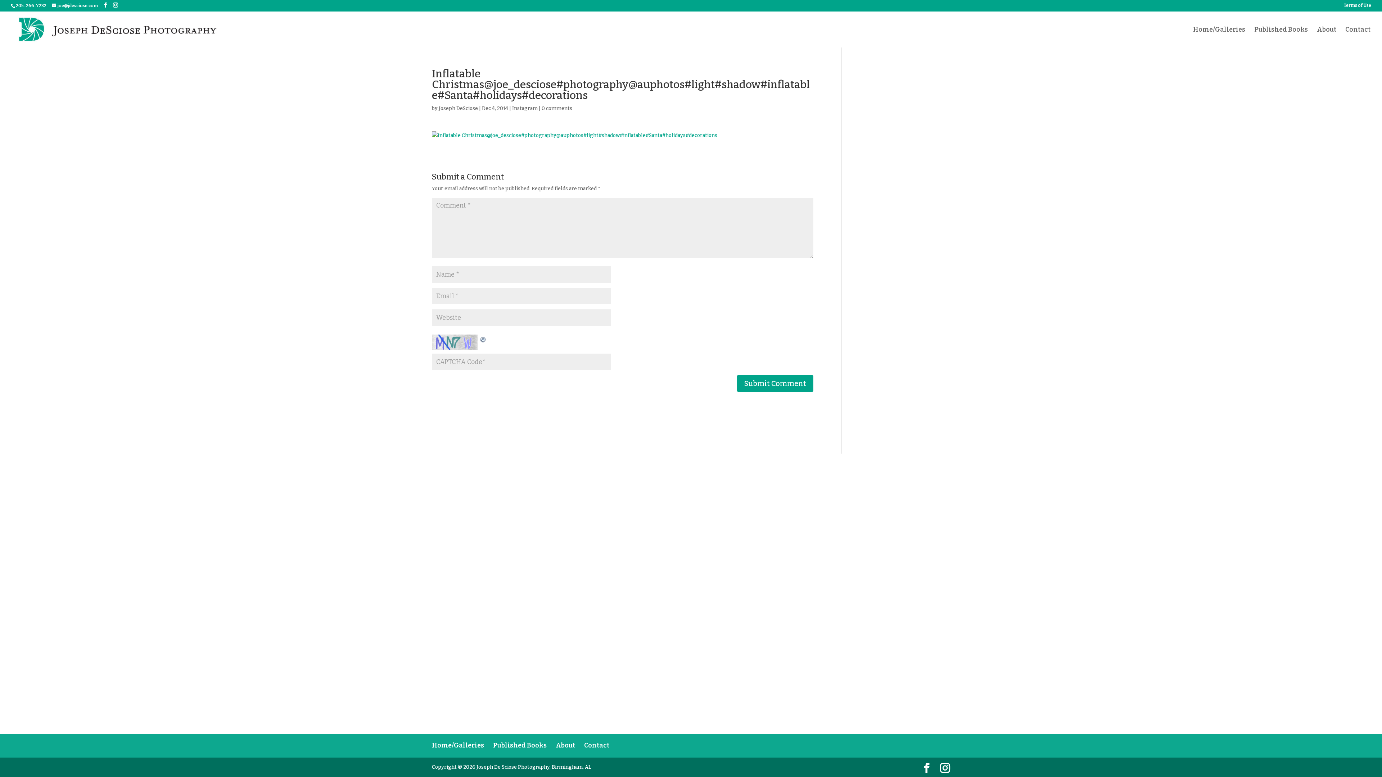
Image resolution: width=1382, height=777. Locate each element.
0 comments (557, 108)
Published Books (1281, 30)
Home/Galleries (1219, 30)
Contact (1357, 30)
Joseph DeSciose (458, 108)
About (1326, 30)
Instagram (525, 108)
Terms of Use (1357, 5)
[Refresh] (483, 339)
